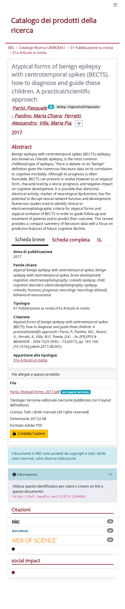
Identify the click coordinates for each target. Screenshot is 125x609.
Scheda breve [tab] (30, 239)
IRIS (11, 47)
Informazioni (26, 474)
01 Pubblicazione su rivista (91, 47)
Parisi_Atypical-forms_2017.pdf (35, 391)
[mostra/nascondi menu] (115, 5)
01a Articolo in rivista (29, 52)
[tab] (100, 239)
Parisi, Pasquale (29, 108)
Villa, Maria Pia (55, 123)
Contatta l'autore (30, 433)
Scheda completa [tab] (71, 240)
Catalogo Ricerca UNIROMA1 (42, 47)
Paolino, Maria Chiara (38, 115)
